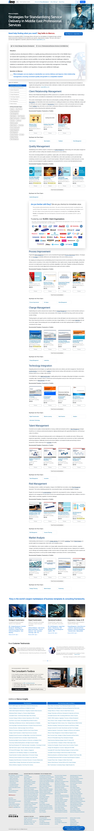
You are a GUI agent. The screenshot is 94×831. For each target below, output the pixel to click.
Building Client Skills (49, 124)
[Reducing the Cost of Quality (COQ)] (50, 171)
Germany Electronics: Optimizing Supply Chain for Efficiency (21, 727)
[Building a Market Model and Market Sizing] (50, 563)
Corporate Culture (72, 630)
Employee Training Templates (45, 792)
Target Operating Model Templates (76, 804)
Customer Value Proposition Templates (46, 781)
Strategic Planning (14, 136)
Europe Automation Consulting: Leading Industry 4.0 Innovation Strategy (23, 755)
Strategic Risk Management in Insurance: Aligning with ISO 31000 (61, 747)
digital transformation (45, 376)
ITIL (38, 632)
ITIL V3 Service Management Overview (78, 397)
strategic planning (53, 541)
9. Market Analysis (13, 103)
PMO (54, 630)
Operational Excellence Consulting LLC (52, 286)
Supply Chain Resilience (49, 512)
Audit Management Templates (29, 783)
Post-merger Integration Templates (61, 799)
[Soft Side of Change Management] (50, 335)
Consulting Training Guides (44, 824)
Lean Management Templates (60, 778)
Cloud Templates (27, 801)
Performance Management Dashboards (62, 795)
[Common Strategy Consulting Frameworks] (64, 335)
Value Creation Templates (75, 808)
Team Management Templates (75, 805)
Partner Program (12, 802)
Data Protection (21, 116)
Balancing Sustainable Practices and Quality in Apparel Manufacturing (23, 737)
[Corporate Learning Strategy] (64, 453)
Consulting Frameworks (14, 784)
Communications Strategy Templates (31, 802)
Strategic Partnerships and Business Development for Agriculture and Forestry (63, 713)
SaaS (35, 630)
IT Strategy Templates (43, 801)
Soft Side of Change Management (48, 341)
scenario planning (47, 492)
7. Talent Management (13, 99)
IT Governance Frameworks (47, 397)
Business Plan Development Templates (31, 792)
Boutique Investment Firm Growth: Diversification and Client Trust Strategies (63, 727)
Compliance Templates (28, 805)
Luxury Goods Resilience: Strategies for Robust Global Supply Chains (62, 742)
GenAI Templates (42, 795)
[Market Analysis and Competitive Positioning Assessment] (35, 563)
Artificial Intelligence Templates (30, 781)
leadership (77, 320)
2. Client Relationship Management (16, 87)
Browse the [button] (42, 1)
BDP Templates (27, 786)
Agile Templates (27, 778)
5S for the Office (77, 282)
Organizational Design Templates (61, 792)
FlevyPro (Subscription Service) (14, 787)
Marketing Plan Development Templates (62, 786)
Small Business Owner (74, 822)
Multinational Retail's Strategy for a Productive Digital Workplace (22, 713)
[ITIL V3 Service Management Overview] (79, 391)
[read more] (37, 654)
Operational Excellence (13, 779)
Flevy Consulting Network (13, 790)
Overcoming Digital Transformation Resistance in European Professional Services (25, 725)
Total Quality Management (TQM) (63, 178)
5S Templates (26, 775)
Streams (10, 789)
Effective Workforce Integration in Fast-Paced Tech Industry (21, 764)
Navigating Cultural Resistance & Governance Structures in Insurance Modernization (26, 760)
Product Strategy (73, 821)
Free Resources (58, 819)
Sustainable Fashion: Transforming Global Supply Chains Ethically (22, 715)
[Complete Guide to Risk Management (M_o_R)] (35, 506)
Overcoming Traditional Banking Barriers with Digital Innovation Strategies (24, 742)
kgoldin (60, 344)
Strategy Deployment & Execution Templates (77, 798)
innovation (49, 442)
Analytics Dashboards (28, 780)
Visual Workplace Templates (75, 810)
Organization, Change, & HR (29, 822)
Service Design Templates (75, 790)
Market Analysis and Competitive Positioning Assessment (35, 570)
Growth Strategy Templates (44, 796)
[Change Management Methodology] (79, 335)
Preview (35, 133)
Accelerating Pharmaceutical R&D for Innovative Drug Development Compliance (64, 757)
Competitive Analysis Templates (30, 804)
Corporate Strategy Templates (29, 811)
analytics (49, 371)
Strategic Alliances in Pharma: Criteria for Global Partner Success (61, 710)
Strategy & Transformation (14, 776)
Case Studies (41, 821)
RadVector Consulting (78, 516)
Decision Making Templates (44, 784)
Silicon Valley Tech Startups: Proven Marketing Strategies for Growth (61, 705)
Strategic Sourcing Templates (75, 796)
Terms (12, 805)
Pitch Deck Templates (59, 798)
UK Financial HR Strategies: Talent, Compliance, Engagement (21, 750)
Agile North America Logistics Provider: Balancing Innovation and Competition (24, 747)
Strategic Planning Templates (75, 795)
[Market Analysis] (64, 563)
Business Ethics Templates (29, 789)
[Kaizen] (35, 276)
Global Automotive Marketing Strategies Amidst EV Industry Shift (61, 740)
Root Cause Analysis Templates (76, 783)
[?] (23, 36)
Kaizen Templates (42, 811)
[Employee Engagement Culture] (35, 453)
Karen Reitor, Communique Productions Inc (68, 128)
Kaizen (30, 282)
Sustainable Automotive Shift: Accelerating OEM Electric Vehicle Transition (63, 715)
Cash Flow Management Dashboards (31, 798)
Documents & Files (49, 127)
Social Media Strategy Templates (76, 793)
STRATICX (61, 286)
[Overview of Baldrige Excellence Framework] (79, 171)
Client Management (14, 113)
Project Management (58, 629)
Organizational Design (78, 627)
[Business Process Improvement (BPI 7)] (50, 276)
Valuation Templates (74, 807)
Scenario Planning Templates (75, 789)
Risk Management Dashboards (76, 781)
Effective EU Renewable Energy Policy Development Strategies (60, 737)
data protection (41, 380)
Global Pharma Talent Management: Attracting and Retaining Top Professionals (63, 708)
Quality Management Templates (76, 775)
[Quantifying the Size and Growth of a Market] (79, 563)
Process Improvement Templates (61, 805)
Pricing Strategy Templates (60, 802)
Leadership (18, 120)
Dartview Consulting (78, 400)
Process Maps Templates (59, 807)
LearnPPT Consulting (49, 344)
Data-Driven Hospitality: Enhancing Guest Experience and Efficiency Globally (63, 725)
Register (83, 1)
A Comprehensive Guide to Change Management (35, 341)
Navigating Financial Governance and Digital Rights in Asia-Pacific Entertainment (25, 735)
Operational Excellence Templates (61, 790)
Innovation (12, 120)
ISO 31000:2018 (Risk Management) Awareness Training (64, 514)
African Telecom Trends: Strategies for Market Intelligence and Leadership (62, 720)
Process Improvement (14, 127)
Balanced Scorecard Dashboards (30, 787)
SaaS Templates (73, 784)
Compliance (70, 629)
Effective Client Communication (33, 125)
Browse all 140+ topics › (53, 633)
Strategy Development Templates (76, 799)
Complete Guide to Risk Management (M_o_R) (35, 513)
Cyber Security (41, 627)
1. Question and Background (15, 85)
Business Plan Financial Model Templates (31, 793)
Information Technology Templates (45, 805)
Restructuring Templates (74, 780)
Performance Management (14, 630)
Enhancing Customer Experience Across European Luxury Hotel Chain (23, 757)
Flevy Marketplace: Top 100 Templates (16, 775)
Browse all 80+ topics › (33, 634)
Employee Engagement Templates (45, 790)
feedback (35, 106)
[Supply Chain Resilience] (50, 506)
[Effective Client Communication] (35, 118)
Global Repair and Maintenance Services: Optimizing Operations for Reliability (24, 723)
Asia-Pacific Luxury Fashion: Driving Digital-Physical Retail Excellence (23, 720)
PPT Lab (32, 462)
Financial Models (12, 782)
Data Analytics (13, 116)
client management (39, 254)
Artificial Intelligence (32, 627)
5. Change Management (14, 94)
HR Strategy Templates (43, 798)
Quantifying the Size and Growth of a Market (79, 569)
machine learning (33, 371)
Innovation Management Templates (46, 807)
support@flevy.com (40, 39)
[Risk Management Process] (79, 506)
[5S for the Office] (79, 276)
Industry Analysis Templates (44, 804)
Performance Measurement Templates (62, 796)
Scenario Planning (14, 134)
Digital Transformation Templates (45, 786)
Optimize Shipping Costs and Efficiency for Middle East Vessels (22, 708)
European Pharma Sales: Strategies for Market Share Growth (60, 760)
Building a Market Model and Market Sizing (49, 569)
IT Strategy (31, 396)
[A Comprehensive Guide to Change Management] (35, 335)
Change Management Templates (30, 799)
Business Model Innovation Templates (31, 790)
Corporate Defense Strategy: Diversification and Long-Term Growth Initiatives (24, 762)
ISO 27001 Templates (43, 799)
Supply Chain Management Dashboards (77, 801)
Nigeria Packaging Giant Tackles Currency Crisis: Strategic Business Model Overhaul (65, 723)
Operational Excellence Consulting (37, 128)
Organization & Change (13, 781)
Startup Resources (73, 824)
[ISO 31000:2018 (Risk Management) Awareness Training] (64, 506)
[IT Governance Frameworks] (50, 391)
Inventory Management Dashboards (46, 808)
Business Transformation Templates (30, 796)
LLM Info (56, 824)
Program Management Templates (61, 810)
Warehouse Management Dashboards (77, 811)
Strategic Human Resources (48, 459)
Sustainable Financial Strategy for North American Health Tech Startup (62, 752)
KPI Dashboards (42, 810)
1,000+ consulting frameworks (29, 683)
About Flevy (61, 1)
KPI (9, 626)
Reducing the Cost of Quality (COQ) (49, 178)
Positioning (21, 125)
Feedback (23, 118)
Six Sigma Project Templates (75, 792)
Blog (18, 805)
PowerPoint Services (12, 792)
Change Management (14, 111)
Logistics (50, 630)
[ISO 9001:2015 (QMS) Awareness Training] (35, 171)
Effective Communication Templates (46, 789)
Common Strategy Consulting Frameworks (64, 341)
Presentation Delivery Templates (61, 801)
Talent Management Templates (76, 802)
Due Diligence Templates (44, 787)
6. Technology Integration (14, 96)
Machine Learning (13, 123)
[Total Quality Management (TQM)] (64, 171)
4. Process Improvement (14, 92)
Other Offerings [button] (53, 1)
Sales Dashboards (73, 786)
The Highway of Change (35, 344)
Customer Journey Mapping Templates (46, 780)
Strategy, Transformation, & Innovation (31, 818)
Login (77, 1)
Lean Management (58, 821)
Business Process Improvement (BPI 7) (49, 283)
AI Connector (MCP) (43, 818)
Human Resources (81, 626)
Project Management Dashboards (61, 811)
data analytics (32, 102)
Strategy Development (16, 626)
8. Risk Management (13, 101)
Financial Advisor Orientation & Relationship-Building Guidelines (63, 126)
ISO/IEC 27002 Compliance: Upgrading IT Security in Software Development (63, 718)
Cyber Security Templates (44, 783)
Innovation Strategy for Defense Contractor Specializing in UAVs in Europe (24, 718)
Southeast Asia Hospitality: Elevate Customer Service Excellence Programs (63, 745)
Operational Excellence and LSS (30, 821)
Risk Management (14, 132)
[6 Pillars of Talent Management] (79, 453)
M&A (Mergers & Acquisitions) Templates (62, 781)
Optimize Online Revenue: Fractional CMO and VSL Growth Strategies (62, 762)
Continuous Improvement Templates (31, 807)
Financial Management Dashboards (46, 793)
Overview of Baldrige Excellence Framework (78, 178)
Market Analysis (13, 125)
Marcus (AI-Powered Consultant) (15, 801)
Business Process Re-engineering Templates (31, 795)
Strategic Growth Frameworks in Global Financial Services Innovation (23, 732)
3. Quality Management (14, 90)
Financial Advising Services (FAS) (61, 818)
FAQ (9, 805)
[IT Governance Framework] (64, 391)
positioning (67, 541)
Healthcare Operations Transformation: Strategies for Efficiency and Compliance (64, 730)
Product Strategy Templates (60, 808)
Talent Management (14, 139)
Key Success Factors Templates (61, 775)
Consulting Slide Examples (44, 822)
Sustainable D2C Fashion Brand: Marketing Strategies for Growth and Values (63, 750)
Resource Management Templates (76, 778)
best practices (51, 104)
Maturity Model (80, 630)
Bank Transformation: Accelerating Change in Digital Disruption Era (61, 764)
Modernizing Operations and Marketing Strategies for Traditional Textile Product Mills (65, 755)
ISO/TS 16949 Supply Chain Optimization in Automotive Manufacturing (23, 705)
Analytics (12, 108)
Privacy (15, 805)
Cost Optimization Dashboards (45, 775)
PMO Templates (58, 793)
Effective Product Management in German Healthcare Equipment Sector (62, 732)
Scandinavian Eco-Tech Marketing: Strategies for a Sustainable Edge (23, 752)
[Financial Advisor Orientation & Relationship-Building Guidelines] (64, 118)
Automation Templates (28, 784)
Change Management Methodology (78, 341)
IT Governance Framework (61, 397)
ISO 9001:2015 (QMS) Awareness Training (34, 178)
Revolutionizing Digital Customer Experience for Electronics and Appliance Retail (25, 740)
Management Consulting (28, 824)
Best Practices (19, 108)
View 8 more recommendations (57, 189)
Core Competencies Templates (30, 808)
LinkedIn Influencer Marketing (14, 804)
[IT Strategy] (35, 391)
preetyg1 (61, 400)
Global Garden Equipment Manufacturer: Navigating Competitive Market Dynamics (25, 710)
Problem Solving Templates (60, 804)
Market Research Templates (60, 784)
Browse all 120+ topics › (13, 634)
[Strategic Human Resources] (50, 453)
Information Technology (35, 420)
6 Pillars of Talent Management (77, 459)
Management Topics (12, 799)
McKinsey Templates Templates (61, 789)
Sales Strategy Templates (75, 787)
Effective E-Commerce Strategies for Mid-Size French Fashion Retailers (23, 730)
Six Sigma (22, 134)
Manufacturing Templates (59, 783)
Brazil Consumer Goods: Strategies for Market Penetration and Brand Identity (63, 735)
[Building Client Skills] (50, 118)
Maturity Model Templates (59, 787)
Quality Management (14, 129)
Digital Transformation (14, 118)
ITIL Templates (42, 802)
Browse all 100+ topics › (72, 633)
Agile (35, 632)
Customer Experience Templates (45, 778)
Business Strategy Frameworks (45, 819)
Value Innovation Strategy (75, 825)
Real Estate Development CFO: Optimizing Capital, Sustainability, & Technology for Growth (27, 745)
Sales (22, 630)
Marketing (11, 632)
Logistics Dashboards (59, 780)
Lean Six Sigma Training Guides (61, 822)
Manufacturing (56, 627)
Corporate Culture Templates (29, 810)
